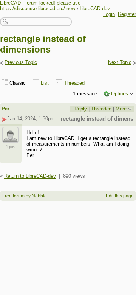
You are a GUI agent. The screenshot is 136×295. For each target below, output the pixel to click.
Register (127, 14)
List (45, 83)
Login (109, 14)
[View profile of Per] (10, 138)
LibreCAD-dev (95, 8)
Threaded (74, 83)
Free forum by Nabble (24, 196)
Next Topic (119, 62)
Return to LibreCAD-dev (30, 176)
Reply (80, 109)
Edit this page (120, 196)
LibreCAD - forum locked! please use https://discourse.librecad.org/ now (40, 5)
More (121, 109)
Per (5, 109)
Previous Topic (21, 62)
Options (119, 93)
